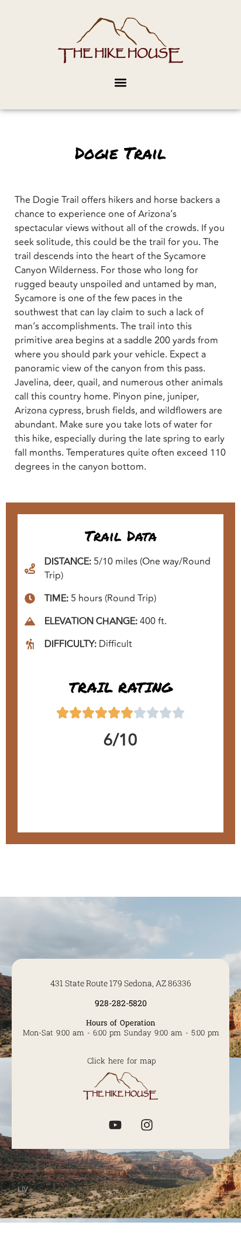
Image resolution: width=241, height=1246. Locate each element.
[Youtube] (115, 1125)
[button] (120, 82)
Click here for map (121, 1060)
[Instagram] (147, 1125)
